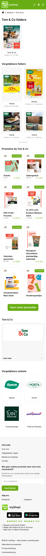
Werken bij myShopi (10, 457)
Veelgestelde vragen (10, 453)
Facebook (6, 499)
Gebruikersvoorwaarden (11, 544)
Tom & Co (20, 12)
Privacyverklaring (9, 548)
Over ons (5, 449)
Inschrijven (10, 488)
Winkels (10, 12)
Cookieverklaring (9, 552)
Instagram (28, 499)
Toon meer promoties (23, 307)
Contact (5, 461)
